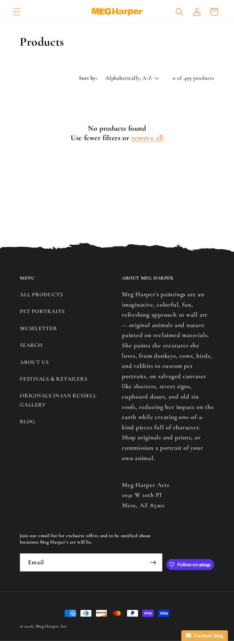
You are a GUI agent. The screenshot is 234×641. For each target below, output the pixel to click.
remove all (147, 137)
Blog (27, 421)
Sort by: (88, 78)
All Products (41, 294)
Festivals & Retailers (53, 378)
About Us (34, 362)
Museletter (38, 328)
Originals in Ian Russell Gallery (58, 400)
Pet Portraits (42, 311)
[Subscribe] (153, 562)
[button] (16, 11)
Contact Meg (207, 635)
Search (31, 345)
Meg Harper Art (51, 626)
